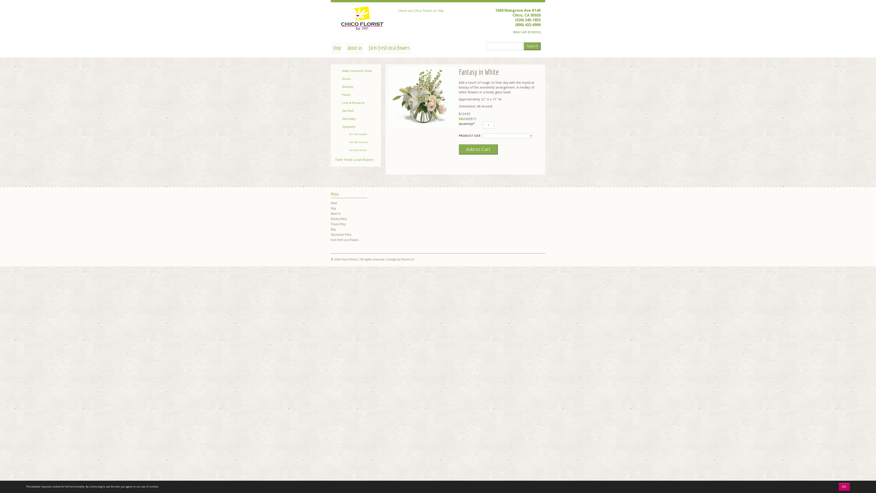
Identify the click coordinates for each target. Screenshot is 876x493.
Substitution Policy (341, 234)
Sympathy (348, 127)
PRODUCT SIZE (469, 136)
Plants (346, 95)
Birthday (347, 87)
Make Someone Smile (357, 71)
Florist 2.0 (407, 259)
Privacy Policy (338, 224)
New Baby (349, 119)
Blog (333, 229)
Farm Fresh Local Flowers (389, 48)
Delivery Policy (339, 219)
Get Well (348, 111)
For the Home (358, 150)
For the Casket (358, 134)
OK (844, 486)
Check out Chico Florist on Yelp (421, 10)
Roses (346, 79)
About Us (354, 48)
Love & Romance (353, 103)
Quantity (466, 124)
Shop (333, 208)
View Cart (520, 32)
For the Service (358, 142)
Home (334, 203)
